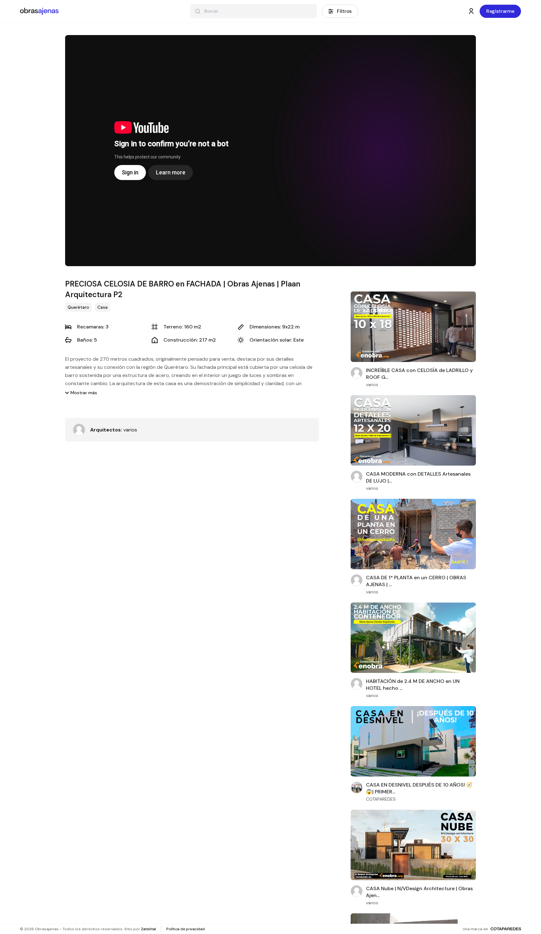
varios (113, 429)
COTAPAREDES (381, 799)
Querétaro (78, 307)
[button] (81, 393)
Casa (102, 307)
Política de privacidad (185, 928)
